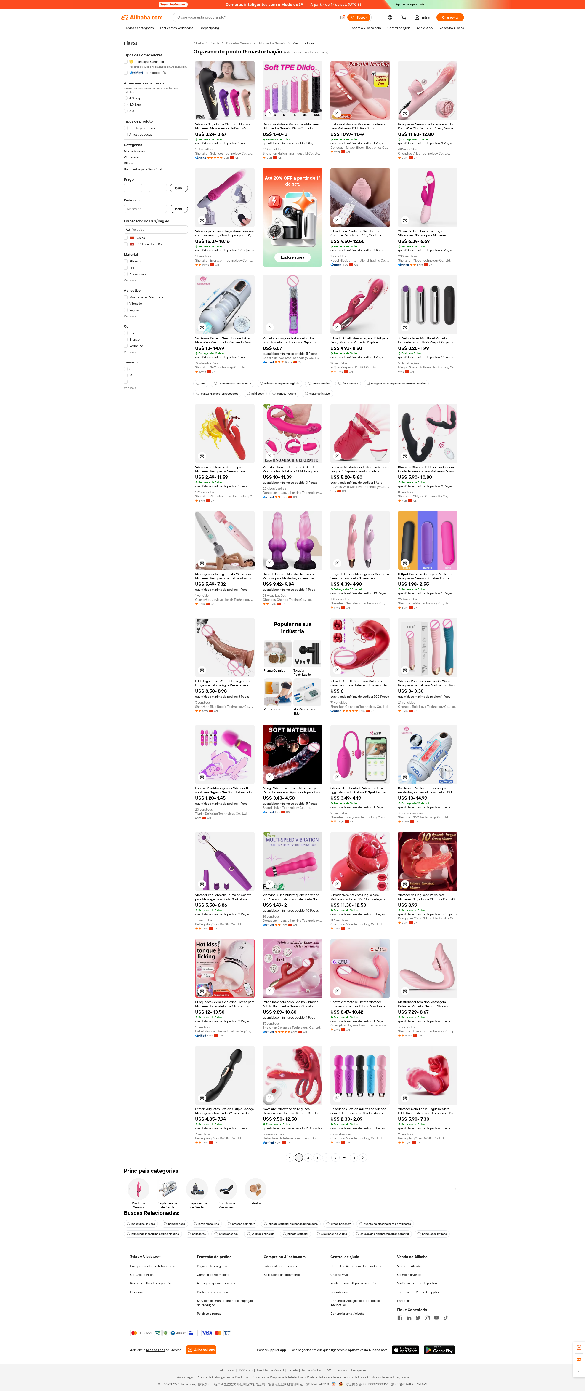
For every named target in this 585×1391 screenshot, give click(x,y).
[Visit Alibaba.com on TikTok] (445, 1318)
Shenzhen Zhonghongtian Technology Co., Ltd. (225, 496)
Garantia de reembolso (213, 1274)
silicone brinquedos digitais (281, 383)
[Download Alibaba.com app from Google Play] (439, 1349)
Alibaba (198, 43)
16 (353, 1157)
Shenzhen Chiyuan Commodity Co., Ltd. (426, 496)
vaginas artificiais (263, 1234)
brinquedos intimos (434, 1234)
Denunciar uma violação (347, 1313)
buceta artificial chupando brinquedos (293, 1223)
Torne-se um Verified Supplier (418, 1292)
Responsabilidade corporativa (151, 1283)
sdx (203, 383)
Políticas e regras (209, 1313)
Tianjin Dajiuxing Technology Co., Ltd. (221, 813)
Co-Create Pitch (142, 1274)
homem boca (176, 1223)
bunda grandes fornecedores (219, 393)
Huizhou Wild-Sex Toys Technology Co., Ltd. (360, 487)
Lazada (293, 1370)
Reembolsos (339, 1292)
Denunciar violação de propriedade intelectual (355, 1303)
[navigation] (156, 601)
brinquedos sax (228, 1234)
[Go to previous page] (290, 1157)
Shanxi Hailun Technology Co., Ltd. (287, 807)
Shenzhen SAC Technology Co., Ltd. (220, 367)
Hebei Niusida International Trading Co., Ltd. (360, 260)
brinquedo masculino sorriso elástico (155, 1234)
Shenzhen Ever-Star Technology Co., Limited (292, 358)
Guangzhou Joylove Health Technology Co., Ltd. (225, 599)
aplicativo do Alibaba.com (367, 1350)
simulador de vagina (334, 1234)
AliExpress (227, 1370)
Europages (359, 1370)
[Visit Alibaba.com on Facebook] (400, 1318)
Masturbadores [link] (303, 43)
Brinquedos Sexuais (272, 43)
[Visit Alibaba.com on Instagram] (427, 1318)
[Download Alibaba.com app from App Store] (405, 1349)
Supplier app (276, 1350)
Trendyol (341, 1370)
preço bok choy (341, 1223)
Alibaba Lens (155, 1350)
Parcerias (403, 1301)
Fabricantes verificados (280, 1266)
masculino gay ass (143, 1223)
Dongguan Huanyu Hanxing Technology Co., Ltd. (292, 492)
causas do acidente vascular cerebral (384, 1234)
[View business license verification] (334, 1384)
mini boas (257, 393)
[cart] (404, 18)
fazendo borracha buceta (234, 383)
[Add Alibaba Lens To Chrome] (201, 1349)
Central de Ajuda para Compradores (355, 1266)
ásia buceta (350, 383)
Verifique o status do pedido (417, 1283)
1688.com (246, 1370)
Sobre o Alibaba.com (145, 1256)
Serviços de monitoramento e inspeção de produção (225, 1303)
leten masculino (208, 1223)
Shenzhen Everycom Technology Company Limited (225, 260)
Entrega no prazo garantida (216, 1283)
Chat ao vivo (339, 1274)
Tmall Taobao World (270, 1370)
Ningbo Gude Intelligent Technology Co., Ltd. (427, 367)
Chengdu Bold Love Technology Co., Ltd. (427, 706)
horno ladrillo (321, 383)
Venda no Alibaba (409, 1266)
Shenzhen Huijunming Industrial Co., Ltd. (291, 153)
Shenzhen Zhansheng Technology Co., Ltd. (360, 603)
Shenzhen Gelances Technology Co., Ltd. (224, 153)
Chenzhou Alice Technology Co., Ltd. (424, 153)
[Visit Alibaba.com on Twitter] (418, 1318)
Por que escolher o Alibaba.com (152, 1266)
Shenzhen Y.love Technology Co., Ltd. (424, 260)
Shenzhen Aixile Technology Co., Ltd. (424, 603)
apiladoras (199, 1234)
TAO (328, 1370)
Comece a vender (410, 1274)
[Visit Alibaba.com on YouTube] (436, 1318)
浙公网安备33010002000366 (367, 1384)
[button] (343, 17)
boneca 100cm (286, 393)
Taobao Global (311, 1370)
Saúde (214, 43)
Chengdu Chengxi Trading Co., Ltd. (287, 599)
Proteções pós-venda (212, 1292)
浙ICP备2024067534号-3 (409, 1384)
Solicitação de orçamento (282, 1274)
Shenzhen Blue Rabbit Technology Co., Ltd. (225, 706)
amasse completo (243, 1223)
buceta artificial (297, 1234)
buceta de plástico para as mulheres (387, 1223)
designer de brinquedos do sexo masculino (398, 383)
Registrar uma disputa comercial (353, 1283)
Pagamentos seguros (212, 1266)
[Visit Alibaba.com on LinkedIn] (409, 1318)
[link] (579, 1348)
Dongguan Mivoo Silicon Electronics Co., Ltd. (360, 147)
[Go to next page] (363, 1157)
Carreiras (136, 1292)
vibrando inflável (319, 393)
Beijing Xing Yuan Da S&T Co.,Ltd (353, 367)
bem (178, 188)
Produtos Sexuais (238, 43)
